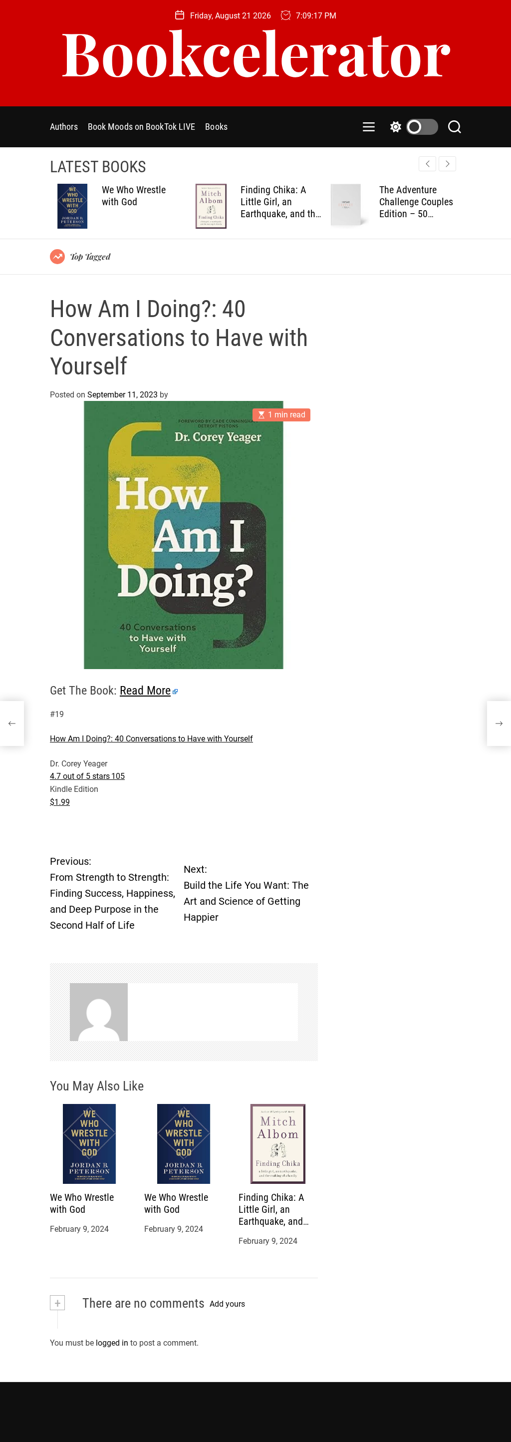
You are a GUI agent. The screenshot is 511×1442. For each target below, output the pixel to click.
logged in (112, 1343)
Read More (145, 691)
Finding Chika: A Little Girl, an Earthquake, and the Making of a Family (161, 208)
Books (216, 126)
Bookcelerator (255, 51)
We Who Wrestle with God (82, 1203)
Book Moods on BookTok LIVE (142, 126)
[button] (447, 163)
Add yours (227, 1304)
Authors (64, 126)
